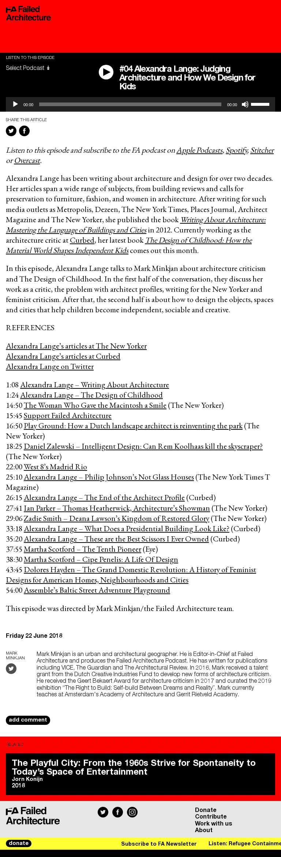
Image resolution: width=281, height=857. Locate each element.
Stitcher (262, 150)
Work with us (213, 824)
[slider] (261, 103)
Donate (206, 810)
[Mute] (245, 104)
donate (19, 843)
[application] (140, 104)
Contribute (211, 817)
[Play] (15, 104)
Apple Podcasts (199, 150)
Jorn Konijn (27, 779)
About (204, 830)
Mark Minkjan (15, 655)
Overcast (27, 160)
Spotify (236, 150)
